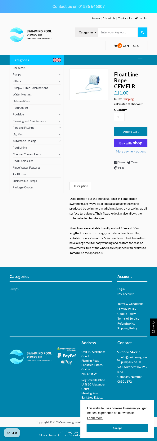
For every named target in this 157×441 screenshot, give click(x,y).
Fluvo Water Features (26, 167)
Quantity (120, 109)
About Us (109, 18)
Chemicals (19, 68)
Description (80, 186)
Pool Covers (21, 107)
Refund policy (126, 323)
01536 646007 (130, 352)
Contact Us (125, 18)
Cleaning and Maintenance (29, 121)
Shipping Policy (127, 328)
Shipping (128, 99)
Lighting (18, 134)
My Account (125, 294)
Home (96, 18)
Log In (142, 18)
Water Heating (22, 94)
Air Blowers (20, 174)
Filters (17, 81)
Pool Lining (20, 147)
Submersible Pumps (25, 180)
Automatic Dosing (24, 141)
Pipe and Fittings (23, 127)
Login (121, 289)
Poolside (18, 114)
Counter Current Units (27, 154)
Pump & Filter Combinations (30, 88)
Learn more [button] (95, 418)
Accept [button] (117, 427)
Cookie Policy (126, 313)
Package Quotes (23, 187)
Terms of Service (128, 318)
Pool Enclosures (23, 160)
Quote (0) (153, 327)
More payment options (131, 151)
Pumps (17, 74)
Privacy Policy (126, 308)
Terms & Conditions (130, 303)
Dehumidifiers (21, 101)
